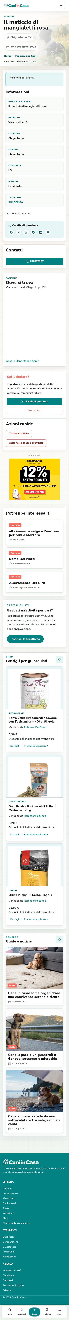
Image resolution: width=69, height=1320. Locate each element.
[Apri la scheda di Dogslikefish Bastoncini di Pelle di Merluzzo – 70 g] (34, 776)
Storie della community (16, 1223)
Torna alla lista (19, 433)
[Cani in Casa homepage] (31, 6)
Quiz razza (9, 1236)
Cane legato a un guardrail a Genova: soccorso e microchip (32, 1057)
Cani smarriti (10, 1203)
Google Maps (14, 361)
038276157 (15, 202)
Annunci (7, 1188)
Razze (6, 1208)
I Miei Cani (9, 1251)
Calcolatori (9, 1246)
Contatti (8, 1280)
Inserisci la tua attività (25, 639)
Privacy (7, 1290)
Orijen (13, 890)
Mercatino (8, 1198)
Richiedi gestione (37, 401)
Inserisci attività (12, 1270)
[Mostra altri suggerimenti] (59, 659)
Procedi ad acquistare (36, 746)
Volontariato (10, 1193)
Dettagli (14, 746)
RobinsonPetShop (35, 727)
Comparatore (10, 1241)
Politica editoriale (13, 1285)
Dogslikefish (17, 801)
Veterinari (8, 1213)
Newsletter (9, 1256)
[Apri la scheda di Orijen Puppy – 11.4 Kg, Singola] (34, 865)
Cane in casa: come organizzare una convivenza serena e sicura (34, 995)
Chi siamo (8, 1275)
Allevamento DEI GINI (27, 583)
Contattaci (35, 410)
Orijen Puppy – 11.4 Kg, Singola (30, 895)
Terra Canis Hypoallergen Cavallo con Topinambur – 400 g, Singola (33, 720)
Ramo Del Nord (22, 559)
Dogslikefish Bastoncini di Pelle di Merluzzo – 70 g (32, 808)
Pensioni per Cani (25, 56)
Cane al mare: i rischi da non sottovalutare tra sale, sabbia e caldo (34, 1120)
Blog (5, 1218)
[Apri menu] (61, 5)
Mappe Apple (31, 361)
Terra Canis (16, 713)
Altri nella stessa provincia (26, 443)
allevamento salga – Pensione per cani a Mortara (34, 533)
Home (7, 56)
